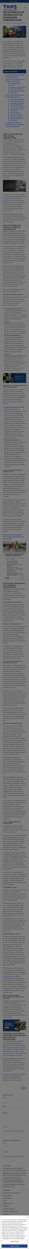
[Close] (27, 1217)
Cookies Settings (14, 1241)
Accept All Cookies (14, 1246)
